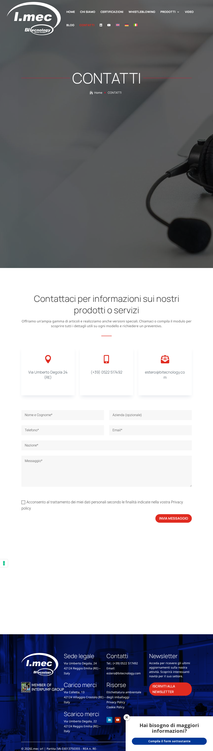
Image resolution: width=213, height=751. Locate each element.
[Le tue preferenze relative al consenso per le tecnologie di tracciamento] (4, 563)
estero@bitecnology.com (165, 375)
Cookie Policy (115, 707)
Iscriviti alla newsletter (163, 689)
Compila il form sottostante (169, 741)
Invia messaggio (173, 518)
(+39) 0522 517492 (106, 372)
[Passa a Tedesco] (127, 30)
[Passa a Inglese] (118, 30)
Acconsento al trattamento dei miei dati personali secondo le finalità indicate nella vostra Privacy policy (102, 505)
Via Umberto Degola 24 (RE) (48, 375)
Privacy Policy (115, 702)
